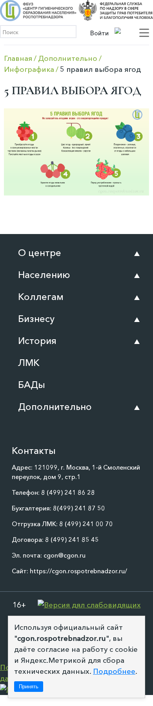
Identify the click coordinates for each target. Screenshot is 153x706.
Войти (99, 33)
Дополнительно (55, 406)
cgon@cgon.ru (65, 555)
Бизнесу (36, 318)
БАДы (31, 384)
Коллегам (41, 296)
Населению (44, 274)
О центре (39, 252)
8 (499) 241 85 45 (72, 539)
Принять (28, 687)
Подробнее (114, 671)
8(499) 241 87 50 (79, 508)
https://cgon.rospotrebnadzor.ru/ (78, 571)
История (37, 340)
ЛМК (29, 362)
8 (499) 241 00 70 (86, 524)
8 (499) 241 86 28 (68, 492)
